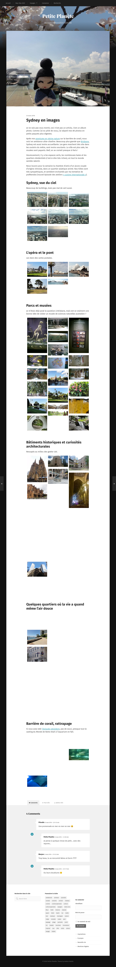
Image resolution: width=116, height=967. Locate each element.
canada (48, 900)
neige (47, 919)
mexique (52, 916)
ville (58, 928)
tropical (48, 928)
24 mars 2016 (61, 837)
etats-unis (67, 907)
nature (67, 916)
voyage (48, 931)
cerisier (61, 900)
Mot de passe (79, 912)
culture (66, 903)
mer (47, 916)
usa (53, 928)
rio (46, 925)
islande (64, 910)
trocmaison (66, 925)
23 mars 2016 (52, 822)
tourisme (58, 925)
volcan (68, 928)
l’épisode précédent (51, 729)
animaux (56, 897)
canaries (54, 900)
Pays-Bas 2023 (20, 3)
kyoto (57, 913)
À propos (80, 938)
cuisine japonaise (57, 903)
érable (53, 931)
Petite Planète (58, 16)
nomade (53, 919)
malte (67, 913)
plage (53, 922)
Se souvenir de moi (83, 921)
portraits (60, 922)
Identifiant (78, 903)
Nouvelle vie (82, 942)
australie (63, 897)
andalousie (49, 897)
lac (62, 913)
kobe (52, 913)
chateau (67, 900)
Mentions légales (83, 946)
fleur (47, 910)
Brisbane (85, 141)
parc (64, 919)
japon (47, 913)
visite (62, 928)
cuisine (48, 903)
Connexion (45, 3)
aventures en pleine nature (48, 138)
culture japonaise (50, 907)
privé (66, 922)
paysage (48, 922)
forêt (52, 910)
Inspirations (82, 934)
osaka (59, 919)
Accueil (8, 3)
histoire (58, 910)
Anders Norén (68, 961)
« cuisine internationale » (74, 175)
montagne (60, 916)
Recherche (57, 3)
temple (51, 925)
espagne (60, 907)
